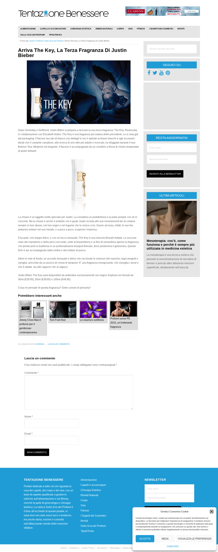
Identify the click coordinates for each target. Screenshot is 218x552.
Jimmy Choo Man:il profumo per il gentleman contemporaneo (30, 326)
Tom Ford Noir (58, 320)
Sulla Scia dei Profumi (93, 526)
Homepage (115, 548)
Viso (83, 505)
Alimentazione (89, 480)
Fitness (85, 510)
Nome (28, 416)
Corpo (84, 500)
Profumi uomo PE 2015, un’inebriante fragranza (121, 322)
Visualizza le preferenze (194, 538)
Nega (165, 538)
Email (28, 433)
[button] (211, 511)
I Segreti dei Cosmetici (93, 515)
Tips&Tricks (87, 531)
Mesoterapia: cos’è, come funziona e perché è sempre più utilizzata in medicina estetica (171, 244)
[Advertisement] (171, 106)
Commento (31, 372)
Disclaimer (102, 548)
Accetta (144, 538)
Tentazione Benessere (63, 16)
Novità (84, 520)
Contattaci (73, 548)
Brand (63, 548)
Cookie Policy (173, 546)
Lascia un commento (59, 344)
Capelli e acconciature (93, 485)
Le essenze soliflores (92, 320)
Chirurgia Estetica (91, 490)
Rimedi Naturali (89, 495)
